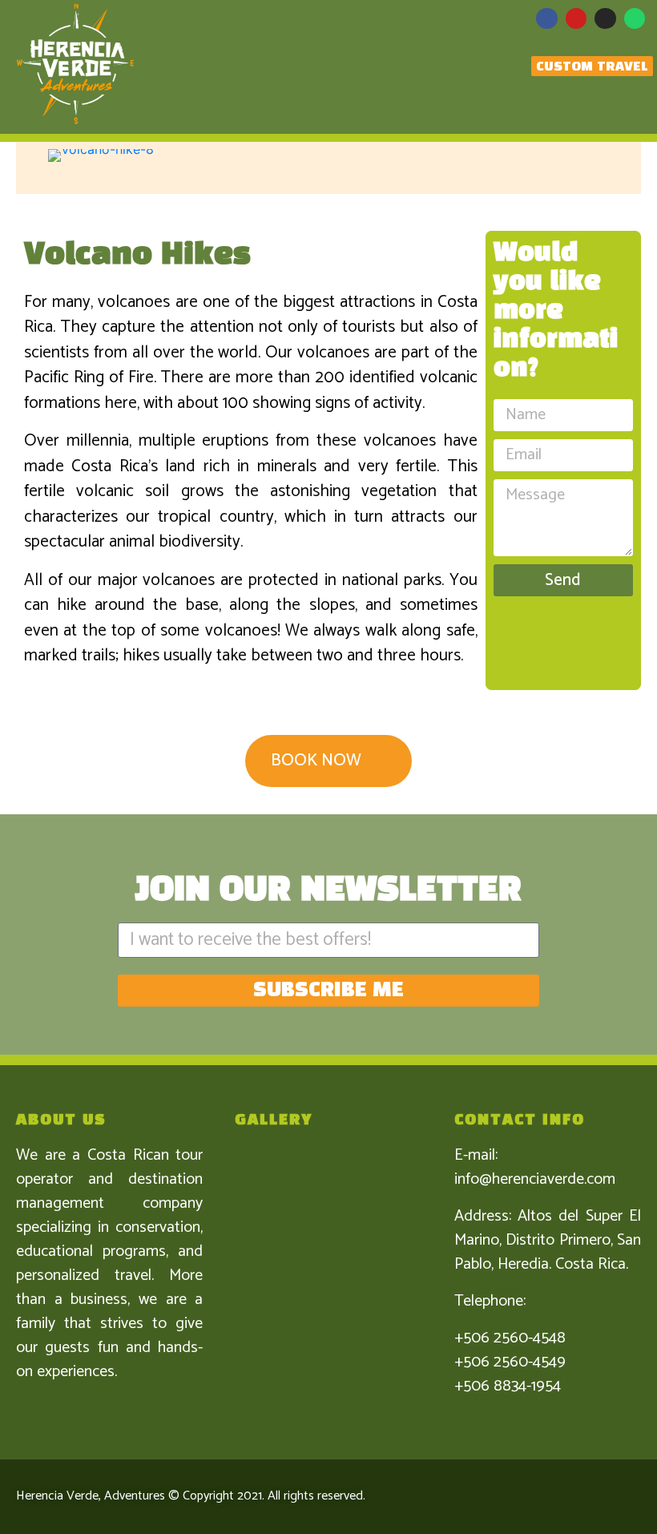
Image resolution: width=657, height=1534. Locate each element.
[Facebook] (546, 18)
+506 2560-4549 (510, 1362)
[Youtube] (576, 18)
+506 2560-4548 (510, 1338)
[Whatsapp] (634, 18)
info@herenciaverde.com (534, 1179)
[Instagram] (605, 18)
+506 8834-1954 (507, 1386)
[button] (55, 156)
